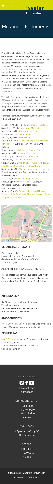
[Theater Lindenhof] (36, 8)
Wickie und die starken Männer (33, 169)
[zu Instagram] (22, 383)
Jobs (28, 456)
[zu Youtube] (31, 383)
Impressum (19, 477)
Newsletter (28, 388)
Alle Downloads (28, 435)
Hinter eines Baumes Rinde (29, 150)
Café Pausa (11, 339)
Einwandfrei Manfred (29, 128)
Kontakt (28, 449)
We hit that (24, 182)
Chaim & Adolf (25, 160)
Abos (28, 417)
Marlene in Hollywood (29, 156)
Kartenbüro (28, 409)
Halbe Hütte (24, 134)
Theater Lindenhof (23, 473)
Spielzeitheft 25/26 (28, 431)
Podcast (28, 391)
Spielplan (28, 405)
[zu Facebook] (26, 383)
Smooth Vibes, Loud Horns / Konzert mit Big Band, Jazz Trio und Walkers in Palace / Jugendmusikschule (26, 194)
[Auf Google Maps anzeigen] (26, 206)
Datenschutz (33, 477)
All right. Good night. (27, 153)
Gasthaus (28, 452)
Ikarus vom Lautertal (38, 125)
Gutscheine (28, 413)
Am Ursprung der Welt (28, 178)
